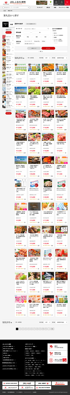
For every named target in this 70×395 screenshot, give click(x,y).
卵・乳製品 (28, 364)
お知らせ (5, 353)
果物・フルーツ (36, 360)
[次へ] (49, 329)
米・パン (43, 360)
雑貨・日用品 (38, 366)
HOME (4, 10)
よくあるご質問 (6, 355)
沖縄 (32, 355)
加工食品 (27, 362)
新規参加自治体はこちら (8, 363)
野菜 (32, 362)
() (24, 83)
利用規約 (4, 392)
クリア (18, 37)
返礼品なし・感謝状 (30, 375)
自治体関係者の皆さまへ (8, 360)
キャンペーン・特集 (64, 7)
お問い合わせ (6, 357)
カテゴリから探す (29, 358)
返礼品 (48, 7)
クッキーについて (27, 392)
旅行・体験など (40, 373)
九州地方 (27, 355)
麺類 (33, 364)
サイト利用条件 (19, 392)
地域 (55, 7)
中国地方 (33, 353)
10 (43, 328)
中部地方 (43, 351)
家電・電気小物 (29, 368)
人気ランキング (29, 344)
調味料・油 (37, 364)
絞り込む (8, 32)
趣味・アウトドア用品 (30, 373)
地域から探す (28, 349)
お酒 (43, 364)
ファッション (28, 371)
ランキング (39, 7)
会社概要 (34, 392)
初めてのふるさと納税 (8, 348)
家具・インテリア (37, 371)
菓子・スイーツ (38, 362)
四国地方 (38, 353)
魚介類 (29, 360)
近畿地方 (27, 353)
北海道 (27, 351)
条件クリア (8, 29)
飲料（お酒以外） (29, 366)
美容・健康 (36, 368)
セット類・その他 (39, 375)
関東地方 (37, 351)
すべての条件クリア (31, 23)
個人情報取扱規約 (11, 392)
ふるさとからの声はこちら (9, 369)
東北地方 (32, 351)
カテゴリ (5, 24)
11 (45, 328)
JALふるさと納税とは (8, 346)
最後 (52, 328)
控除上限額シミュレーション (9, 350)
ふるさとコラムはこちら (8, 366)
